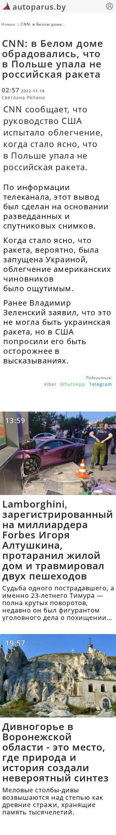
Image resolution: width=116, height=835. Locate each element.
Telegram (100, 384)
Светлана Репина (23, 97)
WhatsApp (72, 384)
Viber (50, 384)
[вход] (109, 7)
